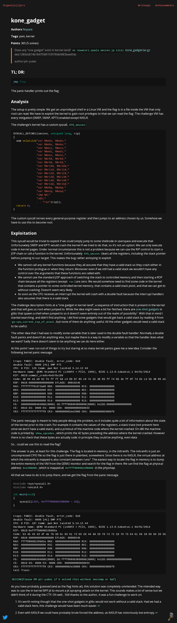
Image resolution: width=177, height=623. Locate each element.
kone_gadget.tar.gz (137, 50)
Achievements (164, 5)
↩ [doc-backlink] (99, 606)
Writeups (144, 5)
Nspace (27, 29)
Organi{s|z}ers (14, 5)
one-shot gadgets (147, 309)
